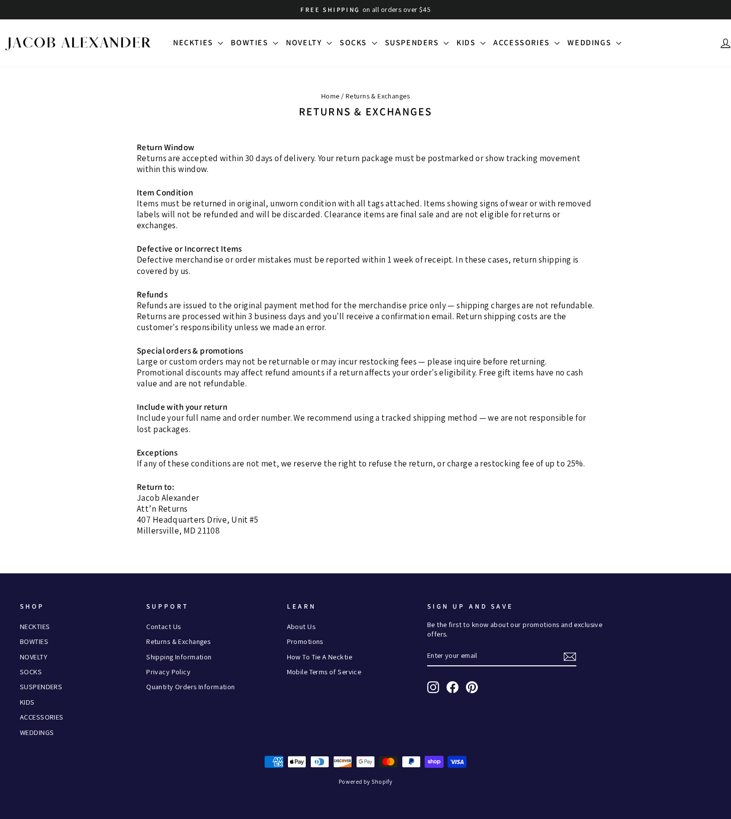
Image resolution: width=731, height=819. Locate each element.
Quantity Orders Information (190, 686)
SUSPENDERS (413, 42)
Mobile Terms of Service (324, 671)
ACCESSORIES (522, 42)
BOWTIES (251, 42)
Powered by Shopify (366, 781)
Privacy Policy (168, 671)
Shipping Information (179, 656)
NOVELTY (305, 42)
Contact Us (163, 626)
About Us (301, 626)
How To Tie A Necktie (320, 656)
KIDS (467, 42)
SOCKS (354, 42)
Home (330, 95)
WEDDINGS (590, 42)
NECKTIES (194, 42)
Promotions (305, 641)
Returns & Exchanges (178, 641)
